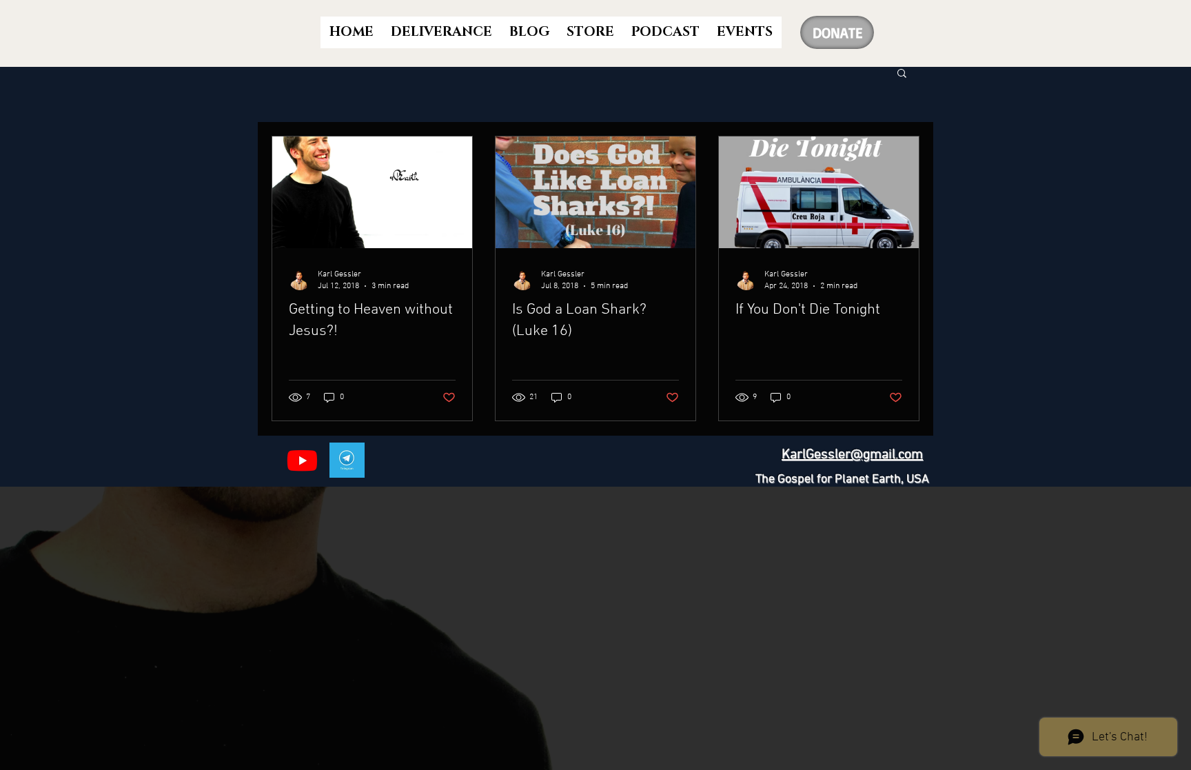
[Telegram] (347, 460)
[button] (901, 74)
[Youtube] (302, 460)
